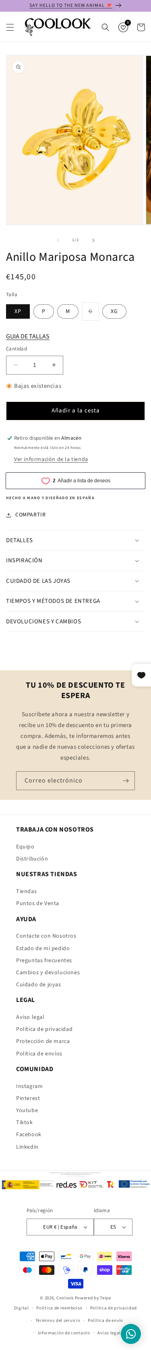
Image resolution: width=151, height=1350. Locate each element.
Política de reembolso (59, 1308)
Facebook (28, 1135)
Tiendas (26, 891)
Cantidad (16, 348)
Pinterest (28, 1098)
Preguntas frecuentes (44, 961)
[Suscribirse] (125, 780)
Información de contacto (64, 1333)
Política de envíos (39, 1054)
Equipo (25, 847)
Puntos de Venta (37, 903)
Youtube (27, 1110)
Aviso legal (30, 1017)
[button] (10, 27)
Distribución (32, 859)
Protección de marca (43, 1041)
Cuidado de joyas (38, 985)
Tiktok (24, 1123)
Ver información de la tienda (51, 459)
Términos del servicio (58, 1320)
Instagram (29, 1086)
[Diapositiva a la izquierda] (58, 240)
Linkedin (27, 1147)
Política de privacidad (44, 1029)
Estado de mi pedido (43, 948)
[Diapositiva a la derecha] (93, 240)
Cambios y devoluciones (48, 973)
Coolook (65, 1298)
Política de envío (105, 1320)
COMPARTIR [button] (30, 515)
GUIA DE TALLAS (28, 336)
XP (17, 311)
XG (114, 311)
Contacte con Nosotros (46, 936)
